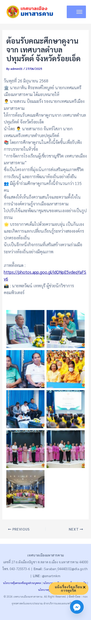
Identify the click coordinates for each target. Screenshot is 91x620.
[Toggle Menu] (79, 12)
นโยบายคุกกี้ (45, 589)
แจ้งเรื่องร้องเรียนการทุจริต (68, 588)
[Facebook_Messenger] (77, 607)
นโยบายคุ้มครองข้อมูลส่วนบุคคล (22, 582)
